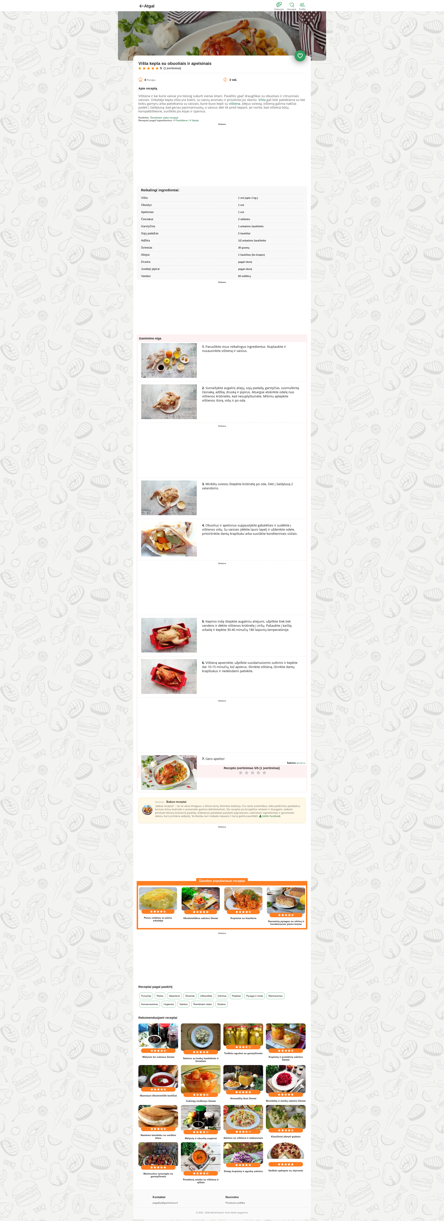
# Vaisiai (194, 120)
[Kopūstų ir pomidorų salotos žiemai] (286, 1036)
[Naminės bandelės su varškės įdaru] (158, 1116)
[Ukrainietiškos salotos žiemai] (201, 899)
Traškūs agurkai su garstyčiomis (243, 1053)
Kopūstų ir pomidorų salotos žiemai (286, 1058)
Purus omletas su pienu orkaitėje (158, 919)
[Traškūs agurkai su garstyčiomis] (243, 1034)
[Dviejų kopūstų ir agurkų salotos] (243, 1153)
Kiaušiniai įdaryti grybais (286, 1136)
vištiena (234, 103)
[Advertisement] (180, 151)
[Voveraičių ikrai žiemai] (243, 1078)
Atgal (149, 6)
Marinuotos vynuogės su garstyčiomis (158, 1175)
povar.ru (301, 762)
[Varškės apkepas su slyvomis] (286, 1150)
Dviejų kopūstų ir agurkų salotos (243, 1171)
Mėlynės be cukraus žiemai (158, 1057)
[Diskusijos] (281, 5)
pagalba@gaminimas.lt (165, 1202)
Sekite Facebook (270, 816)
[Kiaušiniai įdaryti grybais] (286, 1117)
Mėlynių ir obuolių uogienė (201, 1138)
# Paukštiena (180, 120)
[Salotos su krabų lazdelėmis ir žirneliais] (201, 1037)
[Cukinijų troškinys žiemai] (201, 1079)
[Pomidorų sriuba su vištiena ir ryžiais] (201, 1157)
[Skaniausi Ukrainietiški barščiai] (158, 1076)
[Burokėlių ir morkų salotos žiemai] (286, 1079)
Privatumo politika (235, 1202)
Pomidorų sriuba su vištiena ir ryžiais (201, 1181)
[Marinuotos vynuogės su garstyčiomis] (158, 1154)
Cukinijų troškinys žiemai (201, 1101)
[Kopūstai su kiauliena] (243, 899)
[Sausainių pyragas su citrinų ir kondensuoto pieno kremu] (286, 900)
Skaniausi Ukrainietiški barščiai (158, 1095)
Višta (262, 100)
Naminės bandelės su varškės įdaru (158, 1136)
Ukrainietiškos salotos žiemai (200, 918)
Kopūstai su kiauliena (243, 918)
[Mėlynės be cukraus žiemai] (158, 1036)
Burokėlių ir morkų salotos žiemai (286, 1100)
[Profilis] (303, 5)
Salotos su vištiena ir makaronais (243, 1138)
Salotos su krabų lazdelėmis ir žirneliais (201, 1059)
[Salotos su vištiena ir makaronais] (243, 1117)
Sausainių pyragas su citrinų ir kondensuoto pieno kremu (286, 922)
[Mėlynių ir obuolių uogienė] (201, 1118)
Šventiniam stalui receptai (164, 117)
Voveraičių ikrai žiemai (243, 1098)
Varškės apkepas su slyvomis (285, 1170)
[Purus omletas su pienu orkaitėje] (158, 898)
